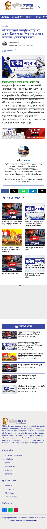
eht (35, 520)
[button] (39, 7)
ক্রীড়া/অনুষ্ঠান (17, 17)
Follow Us (10, 51)
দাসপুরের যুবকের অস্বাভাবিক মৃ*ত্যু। (34, 248)
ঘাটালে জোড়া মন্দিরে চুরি (10, 273)
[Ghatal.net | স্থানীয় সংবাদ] (19, 5)
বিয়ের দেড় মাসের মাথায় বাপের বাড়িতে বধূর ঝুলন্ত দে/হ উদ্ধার (12, 223)
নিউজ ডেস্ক (13, 43)
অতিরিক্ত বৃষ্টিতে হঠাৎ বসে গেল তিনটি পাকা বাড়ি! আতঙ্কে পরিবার (34, 275)
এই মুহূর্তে (5, 17)
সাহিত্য (38, 17)
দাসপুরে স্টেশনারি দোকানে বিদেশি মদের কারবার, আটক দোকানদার (11, 249)
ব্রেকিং (6, 26)
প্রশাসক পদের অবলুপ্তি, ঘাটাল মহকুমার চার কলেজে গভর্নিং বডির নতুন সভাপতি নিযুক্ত (34, 224)
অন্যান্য (29, 17)
